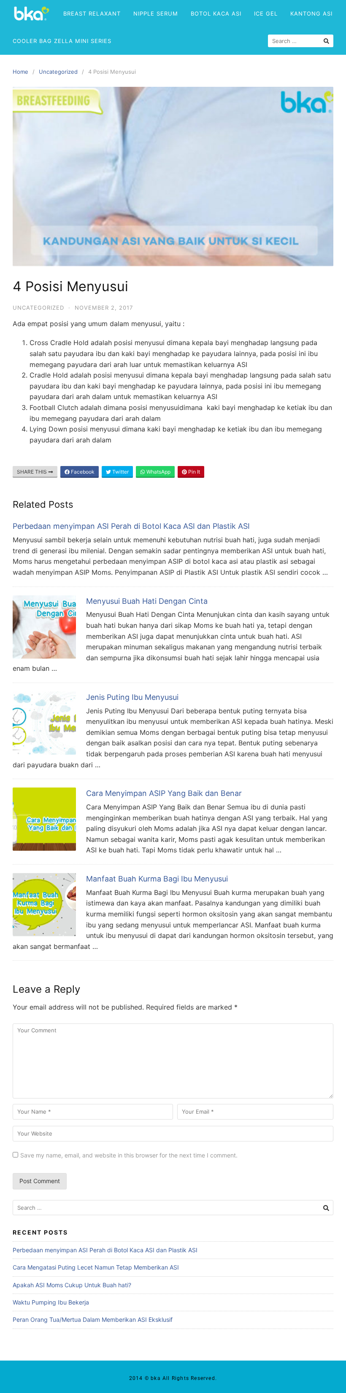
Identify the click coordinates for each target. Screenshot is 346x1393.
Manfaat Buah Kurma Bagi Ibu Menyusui (157, 878)
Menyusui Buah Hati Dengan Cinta (147, 601)
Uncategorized (58, 71)
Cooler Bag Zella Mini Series (62, 41)
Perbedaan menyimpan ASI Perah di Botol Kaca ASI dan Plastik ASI (131, 526)
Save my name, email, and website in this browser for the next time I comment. (129, 1155)
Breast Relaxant (92, 13)
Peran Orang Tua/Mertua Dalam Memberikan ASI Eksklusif (93, 1319)
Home (20, 71)
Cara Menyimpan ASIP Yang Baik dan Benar (164, 793)
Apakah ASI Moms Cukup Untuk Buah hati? (72, 1285)
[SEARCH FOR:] (300, 41)
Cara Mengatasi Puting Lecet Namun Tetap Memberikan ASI (96, 1267)
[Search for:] (173, 1208)
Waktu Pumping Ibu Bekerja (51, 1302)
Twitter (120, 472)
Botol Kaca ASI (216, 13)
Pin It (193, 472)
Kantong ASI (311, 13)
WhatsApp (157, 472)
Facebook (82, 472)
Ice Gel (266, 13)
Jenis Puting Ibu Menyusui (132, 697)
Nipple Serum (155, 13)
